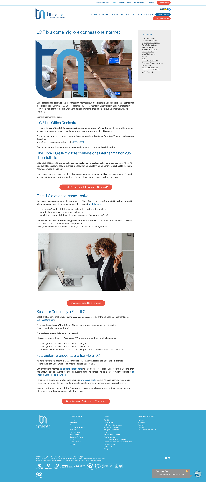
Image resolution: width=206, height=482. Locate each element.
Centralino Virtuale (76, 437)
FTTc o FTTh (79, 142)
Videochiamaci (163, 3)
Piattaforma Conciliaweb (113, 425)
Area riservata (163, 14)
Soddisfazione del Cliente (151, 70)
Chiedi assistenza (161, 18)
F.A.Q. (106, 449)
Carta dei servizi (109, 444)
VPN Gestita (74, 434)
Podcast (141, 427)
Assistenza (108, 447)
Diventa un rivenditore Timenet (86, 303)
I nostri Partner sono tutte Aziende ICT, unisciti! (86, 187)
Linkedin (141, 420)
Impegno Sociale (125, 3)
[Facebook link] (166, 458)
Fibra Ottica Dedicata (149, 45)
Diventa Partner (75, 442)
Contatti (151, 3)
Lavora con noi (139, 3)
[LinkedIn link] (169, 458)
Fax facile (73, 439)
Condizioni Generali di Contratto (115, 439)
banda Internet (94, 204)
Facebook (141, 422)
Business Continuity (45, 320)
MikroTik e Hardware (149, 54)
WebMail (73, 444)
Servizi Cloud (146, 65)
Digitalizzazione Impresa (151, 43)
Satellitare (73, 422)
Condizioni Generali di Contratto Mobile (118, 442)
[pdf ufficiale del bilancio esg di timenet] (80, 466)
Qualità (106, 420)
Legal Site (81, 460)
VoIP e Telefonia (148, 72)
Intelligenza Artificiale (149, 49)
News (114, 3)
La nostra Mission (102, 3)
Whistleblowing (96, 460)
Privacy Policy (51, 460)
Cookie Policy (60, 460)
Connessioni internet (149, 40)
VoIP (71, 425)
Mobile (114, 14)
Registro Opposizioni (71, 460)
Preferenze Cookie (41, 460)
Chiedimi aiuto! (164, 474)
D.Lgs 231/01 (88, 460)
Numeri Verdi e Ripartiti (150, 61)
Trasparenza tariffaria (111, 427)
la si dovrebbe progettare (70, 369)
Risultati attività (109, 437)
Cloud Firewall (75, 432)
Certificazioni (109, 422)
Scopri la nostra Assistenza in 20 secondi (85, 401)
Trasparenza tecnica (111, 430)
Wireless (73, 430)
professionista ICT (89, 380)
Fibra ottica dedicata (77, 427)
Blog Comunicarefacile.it (147, 430)
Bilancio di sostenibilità (112, 434)
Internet (73, 420)
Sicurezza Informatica (150, 68)
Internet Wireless (148, 52)
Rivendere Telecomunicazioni (152, 63)
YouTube (141, 425)
